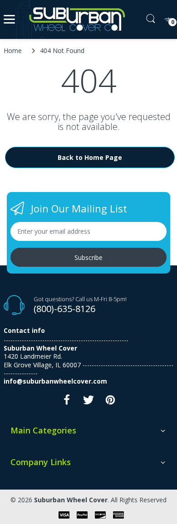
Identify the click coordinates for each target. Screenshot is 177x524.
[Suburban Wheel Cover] (75, 19)
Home (13, 50)
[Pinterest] (110, 402)
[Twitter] (88, 402)
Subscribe (88, 257)
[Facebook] (66, 402)
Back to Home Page (90, 157)
